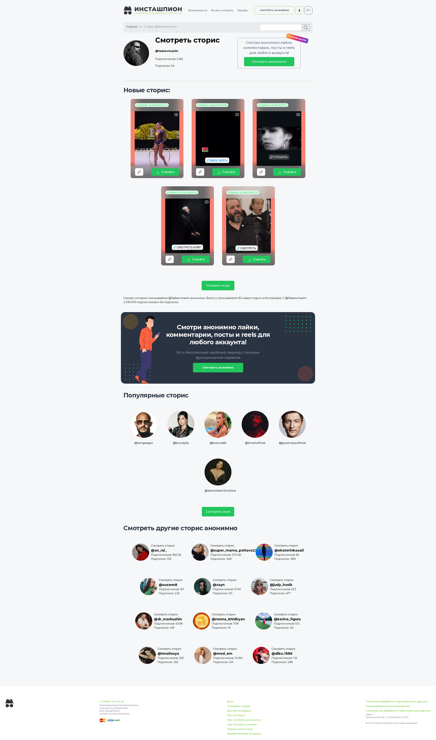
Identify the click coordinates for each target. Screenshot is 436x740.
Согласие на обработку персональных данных (398, 710)
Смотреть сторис (239, 706)
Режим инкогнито (240, 729)
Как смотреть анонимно (244, 719)
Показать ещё (218, 285)
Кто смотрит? (236, 715)
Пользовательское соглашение (388, 706)
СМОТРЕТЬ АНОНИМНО (274, 10)
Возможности (197, 10)
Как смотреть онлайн (242, 724)
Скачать (167, 172)
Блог (230, 701)
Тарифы (242, 10)
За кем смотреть (222, 10)
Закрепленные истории (244, 733)
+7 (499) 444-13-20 (111, 701)
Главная (132, 26)
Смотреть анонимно (269, 62)
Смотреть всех (218, 512)
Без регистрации (239, 710)
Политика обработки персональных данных (397, 701)
